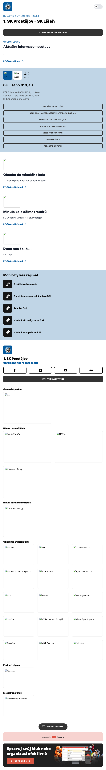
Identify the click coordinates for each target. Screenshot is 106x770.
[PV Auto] (18, 554)
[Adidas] (53, 602)
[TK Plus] (79, 447)
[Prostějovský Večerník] (18, 705)
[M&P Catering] (53, 650)
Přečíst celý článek (13, 187)
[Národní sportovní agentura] (18, 578)
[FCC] (18, 602)
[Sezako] (18, 626)
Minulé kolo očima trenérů (25, 212)
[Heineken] (87, 650)
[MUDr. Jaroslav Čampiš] (53, 626)
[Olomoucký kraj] (27, 482)
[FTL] (53, 554)
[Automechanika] (87, 554)
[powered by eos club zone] (53, 749)
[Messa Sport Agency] (87, 626)
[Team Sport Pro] (87, 602)
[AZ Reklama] (53, 578)
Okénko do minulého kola (24, 175)
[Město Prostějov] (27, 447)
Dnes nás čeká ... (17, 249)
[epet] (27, 408)
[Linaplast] (18, 650)
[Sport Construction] (87, 578)
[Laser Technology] (27, 521)
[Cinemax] (18, 678)
